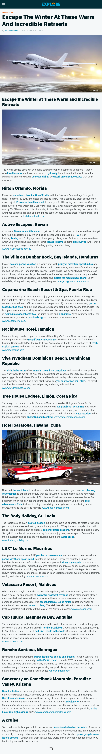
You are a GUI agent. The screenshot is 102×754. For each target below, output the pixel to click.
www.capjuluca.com (12, 641)
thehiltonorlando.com (34, 216)
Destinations (7, 12)
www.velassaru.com (81, 609)
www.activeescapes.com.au (16, 248)
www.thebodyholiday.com (15, 540)
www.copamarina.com (14, 320)
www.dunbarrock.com (81, 281)
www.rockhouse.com (13, 349)
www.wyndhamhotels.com (16, 387)
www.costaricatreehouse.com (69, 417)
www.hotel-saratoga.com (55, 507)
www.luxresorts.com (37, 576)
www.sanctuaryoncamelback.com (53, 711)
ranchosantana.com (59, 670)
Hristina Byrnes (11, 30)
